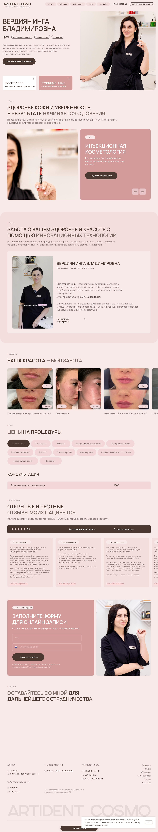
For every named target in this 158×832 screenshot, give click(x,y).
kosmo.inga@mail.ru (92, 778)
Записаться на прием (28, 657)
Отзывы (146, 782)
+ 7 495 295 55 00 (90, 770)
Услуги (147, 768)
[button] (101, 175)
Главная (146, 765)
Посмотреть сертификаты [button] (63, 320)
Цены (148, 779)
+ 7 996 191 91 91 (89, 774)
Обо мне (146, 772)
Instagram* (13, 791)
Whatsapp (12, 787)
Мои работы (144, 775)
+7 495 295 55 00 (120, 4)
